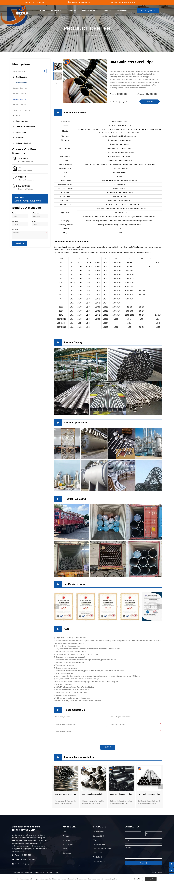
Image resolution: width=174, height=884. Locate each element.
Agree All (150, 879)
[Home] (22, 10)
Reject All (137, 879)
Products (70, 36)
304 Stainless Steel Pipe (103, 36)
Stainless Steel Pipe (89, 36)
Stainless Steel (78, 36)
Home (65, 36)
